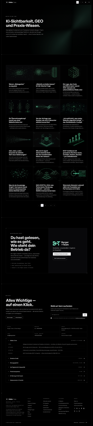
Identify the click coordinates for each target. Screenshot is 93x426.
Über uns (30, 407)
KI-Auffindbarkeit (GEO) (64, 403)
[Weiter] (54, 205)
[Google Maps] (81, 408)
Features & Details (32, 403)
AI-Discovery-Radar (78, 405)
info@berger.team (11, 335)
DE (77, 2)
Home (29, 401)
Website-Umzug (62, 413)
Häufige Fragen (31, 409)
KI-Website (61, 401)
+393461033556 (38, 335)
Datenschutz (81, 422)
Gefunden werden (47, 401)
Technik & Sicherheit (47, 409)
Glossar (29, 414)
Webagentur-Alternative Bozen (64, 408)
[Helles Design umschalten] (85, 2)
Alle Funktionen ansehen (60, 258)
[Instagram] (74, 408)
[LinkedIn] (79, 408)
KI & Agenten (46, 403)
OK (85, 314)
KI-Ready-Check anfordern (61, 254)
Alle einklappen (18, 317)
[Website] (74, 411)
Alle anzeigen (10, 317)
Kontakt (29, 416)
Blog (29, 411)
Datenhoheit (46, 407)
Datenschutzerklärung (80, 318)
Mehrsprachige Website (64, 411)
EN (82, 2)
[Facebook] (77, 408)
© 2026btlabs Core (10, 422)
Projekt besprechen (78, 403)
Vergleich (30, 405)
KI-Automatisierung (63, 405)
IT (79, 2)
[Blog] (83, 408)
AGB (86, 422)
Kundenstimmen (46, 411)
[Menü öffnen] (89, 2)
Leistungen (45, 405)
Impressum (76, 422)
